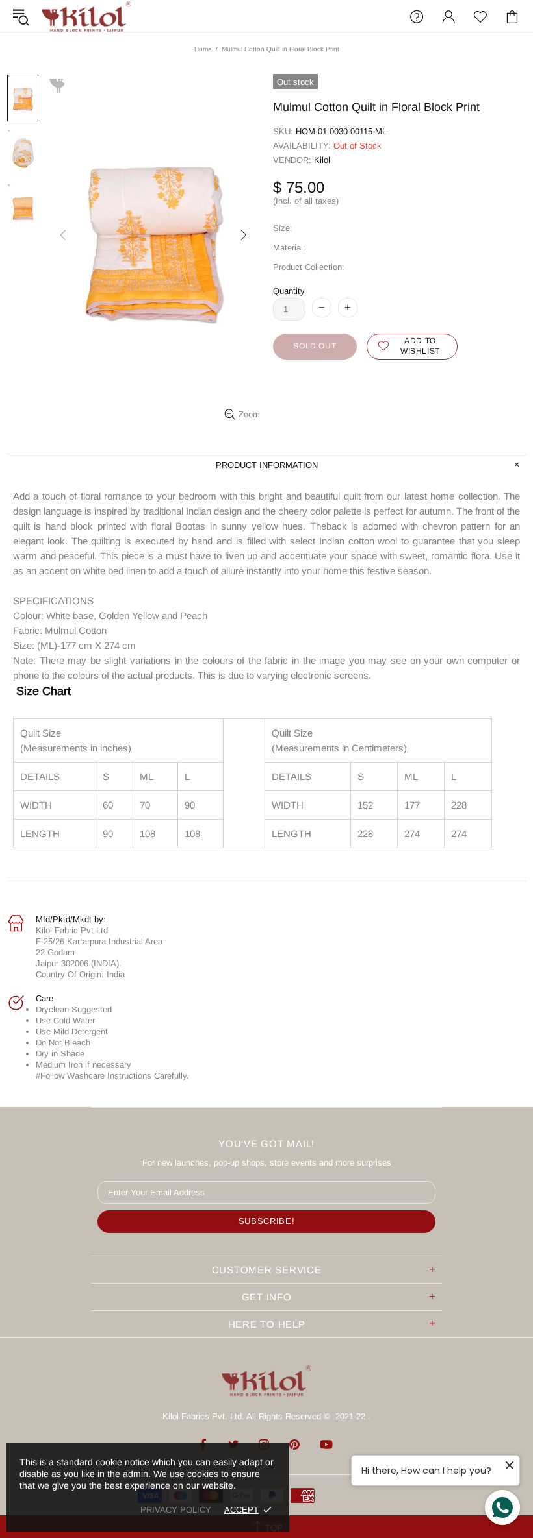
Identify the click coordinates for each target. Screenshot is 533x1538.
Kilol (322, 160)
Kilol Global (86, 17)
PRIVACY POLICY (175, 1510)
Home (203, 49)
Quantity (289, 291)
